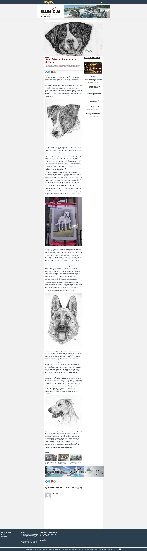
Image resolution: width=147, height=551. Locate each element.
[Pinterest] (52, 72)
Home (46, 20)
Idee (83, 2)
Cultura (78, 2)
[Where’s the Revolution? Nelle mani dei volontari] (76, 457)
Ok (119, 549)
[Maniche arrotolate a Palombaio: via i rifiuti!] (63, 457)
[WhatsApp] (54, 72)
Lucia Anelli (91, 102)
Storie (73, 2)
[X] (49, 72)
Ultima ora (49, 20)
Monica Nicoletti (49, 69)
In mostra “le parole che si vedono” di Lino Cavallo (74, 488)
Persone (68, 2)
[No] (145, 549)
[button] (101, 2)
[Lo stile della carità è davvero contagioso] (51, 457)
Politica (88, 2)
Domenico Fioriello (90, 89)
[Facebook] (46, 72)
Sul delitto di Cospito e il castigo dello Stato (53, 488)
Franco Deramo (90, 82)
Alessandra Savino (90, 109)
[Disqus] (63, 514)
